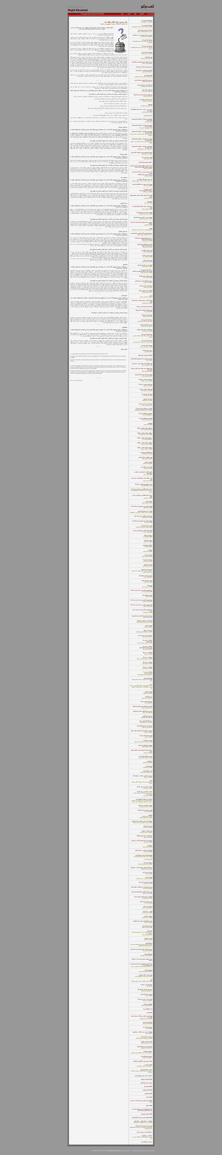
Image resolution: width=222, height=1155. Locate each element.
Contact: (112, 1150)
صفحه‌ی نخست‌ (150, 13)
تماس (122, 13)
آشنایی (129, 13)
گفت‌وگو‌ (142, 13)
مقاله (135, 13)
